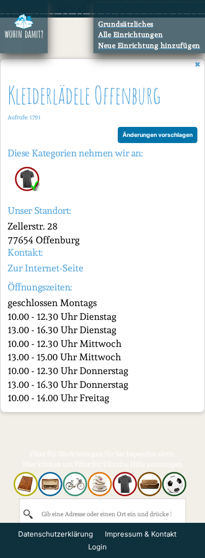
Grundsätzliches (126, 24)
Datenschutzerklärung (55, 534)
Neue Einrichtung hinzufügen (149, 45)
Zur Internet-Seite (45, 268)
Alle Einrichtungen (130, 34)
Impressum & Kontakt (140, 534)
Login (97, 546)
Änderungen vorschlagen (158, 134)
